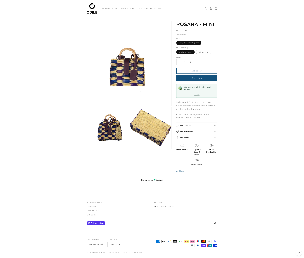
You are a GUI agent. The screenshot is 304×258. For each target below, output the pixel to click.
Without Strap (185, 52)
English (114, 244)
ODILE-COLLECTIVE (99, 252)
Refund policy (114, 252)
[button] (107, 8)
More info (197, 95)
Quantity (179, 57)
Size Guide (157, 202)
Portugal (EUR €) (96, 244)
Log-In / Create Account (163, 206)
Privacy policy (126, 252)
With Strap (203, 52)
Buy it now (197, 78)
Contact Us (92, 206)
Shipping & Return (95, 202)
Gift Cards (91, 215)
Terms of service (140, 252)
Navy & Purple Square (189, 43)
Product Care (93, 211)
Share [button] (181, 171)
